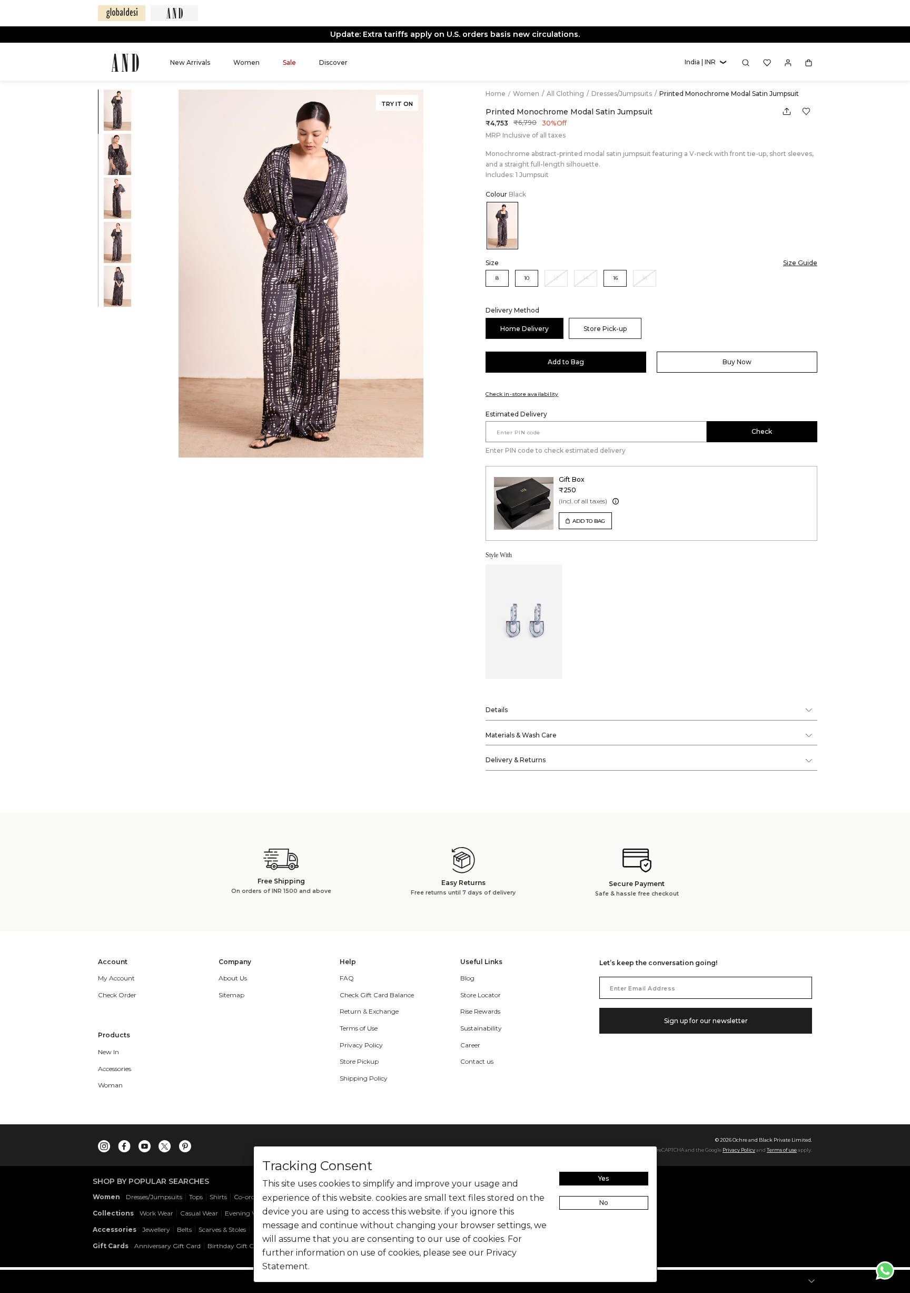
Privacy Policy (739, 1150)
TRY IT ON (397, 104)
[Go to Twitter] (165, 1144)
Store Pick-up (605, 329)
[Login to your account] (788, 62)
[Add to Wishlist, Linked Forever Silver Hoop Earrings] (553, 573)
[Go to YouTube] (144, 1144)
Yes (603, 1178)
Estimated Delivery (516, 414)
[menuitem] (190, 62)
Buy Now (737, 362)
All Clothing (566, 94)
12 (556, 278)
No (603, 1203)
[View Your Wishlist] (767, 62)
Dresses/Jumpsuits (622, 94)
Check (761, 431)
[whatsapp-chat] (885, 1270)
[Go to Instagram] (104, 1144)
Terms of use (782, 1150)
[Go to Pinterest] (185, 1144)
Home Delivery (524, 329)
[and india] (174, 13)
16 (615, 278)
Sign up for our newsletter (706, 1021)
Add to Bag (566, 362)
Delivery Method (512, 310)
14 (585, 278)
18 (644, 278)
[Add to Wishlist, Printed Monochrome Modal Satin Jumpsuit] (806, 111)
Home (496, 94)
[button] (705, 62)
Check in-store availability (522, 394)
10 (526, 278)
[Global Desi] (121, 13)
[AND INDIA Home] (125, 63)
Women (527, 94)
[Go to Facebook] (124, 1144)
